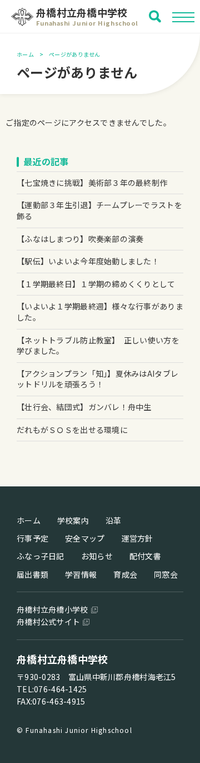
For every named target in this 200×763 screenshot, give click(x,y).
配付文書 (145, 556)
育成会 (125, 574)
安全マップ (84, 538)
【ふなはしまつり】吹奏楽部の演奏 (80, 238)
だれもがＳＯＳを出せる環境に (72, 429)
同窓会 (166, 574)
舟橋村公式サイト (48, 621)
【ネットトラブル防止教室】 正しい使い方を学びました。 (98, 345)
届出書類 (32, 574)
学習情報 (81, 574)
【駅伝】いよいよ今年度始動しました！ (88, 261)
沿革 (114, 520)
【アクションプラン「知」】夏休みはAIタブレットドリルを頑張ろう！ (97, 379)
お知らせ (97, 556)
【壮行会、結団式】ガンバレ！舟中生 (84, 406)
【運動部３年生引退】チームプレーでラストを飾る (99, 210)
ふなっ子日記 (40, 556)
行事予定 (32, 538)
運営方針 (137, 538)
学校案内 (73, 520)
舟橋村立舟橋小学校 (52, 609)
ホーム (25, 54)
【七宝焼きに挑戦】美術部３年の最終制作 (92, 182)
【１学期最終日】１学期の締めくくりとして (96, 283)
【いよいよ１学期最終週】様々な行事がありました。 (100, 312)
